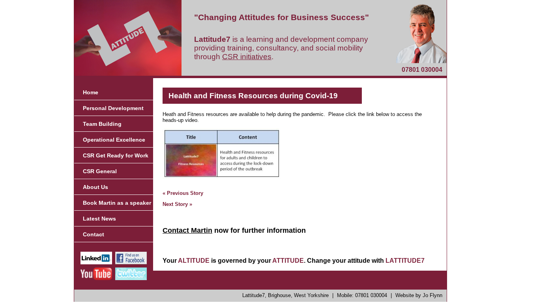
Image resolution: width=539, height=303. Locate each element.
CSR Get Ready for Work (115, 155)
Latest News (99, 218)
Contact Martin (187, 230)
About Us (95, 187)
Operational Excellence (114, 140)
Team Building (102, 124)
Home (90, 92)
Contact (93, 234)
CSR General (100, 171)
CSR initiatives (246, 56)
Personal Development (113, 108)
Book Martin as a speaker (117, 203)
